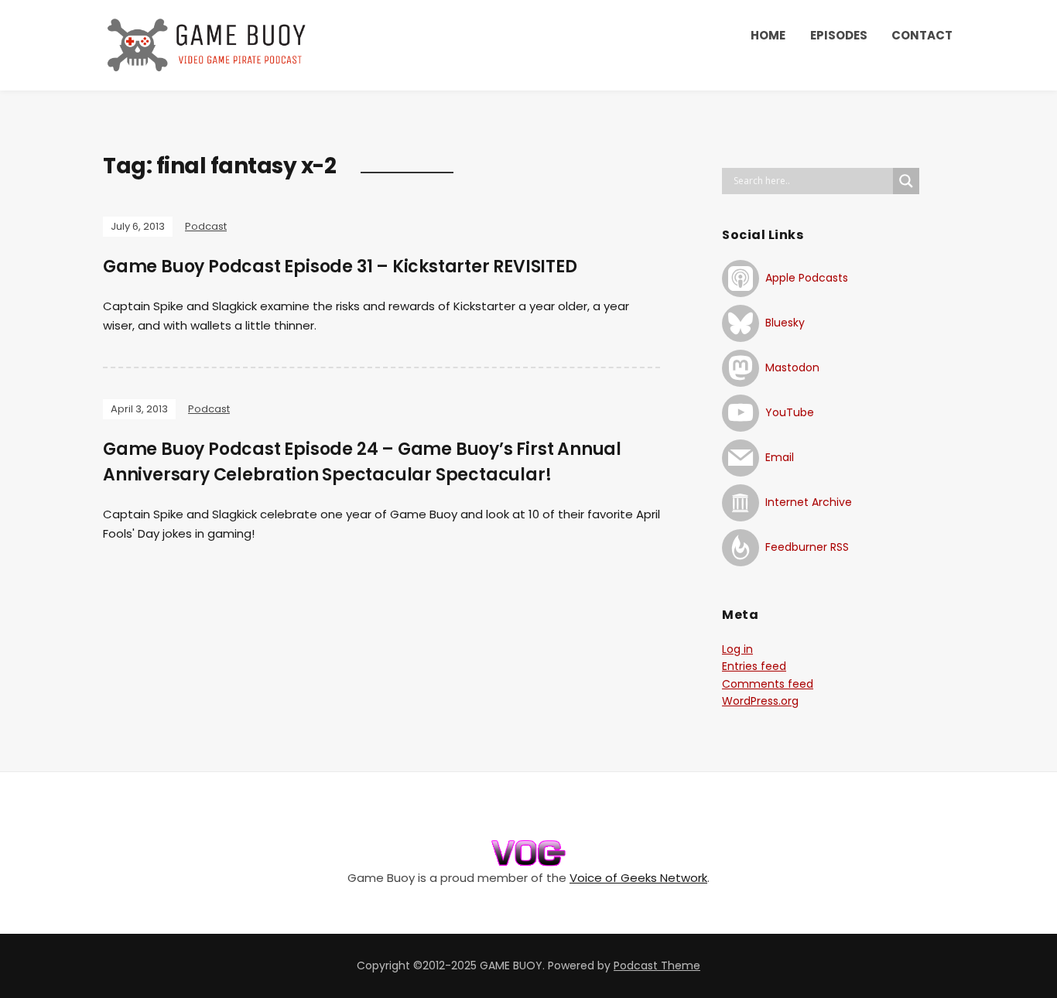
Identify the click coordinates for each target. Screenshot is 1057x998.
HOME (768, 35)
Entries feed (754, 666)
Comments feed (767, 684)
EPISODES (838, 35)
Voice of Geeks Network (638, 878)
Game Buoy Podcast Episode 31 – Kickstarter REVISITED (340, 267)
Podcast (206, 226)
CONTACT (922, 35)
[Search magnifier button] (906, 181)
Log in (737, 649)
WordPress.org (760, 701)
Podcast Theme (657, 965)
